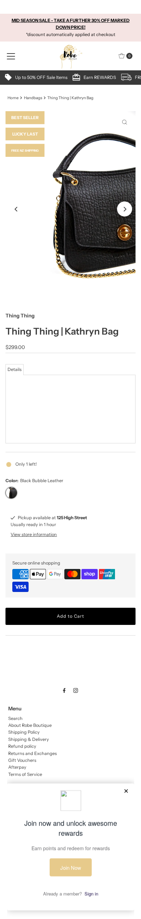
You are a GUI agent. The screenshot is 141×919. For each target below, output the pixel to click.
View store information (34, 534)
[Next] (124, 209)
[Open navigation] (11, 56)
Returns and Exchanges (32, 753)
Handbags (33, 97)
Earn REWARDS (69, 77)
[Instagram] (75, 690)
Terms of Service (25, 774)
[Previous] (16, 209)
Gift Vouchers (22, 760)
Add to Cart (70, 616)
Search (15, 718)
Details (15, 369)
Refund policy (22, 746)
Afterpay (17, 767)
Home (13, 97)
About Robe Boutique (30, 725)
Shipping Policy (24, 732)
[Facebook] (64, 690)
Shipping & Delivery (28, 739)
